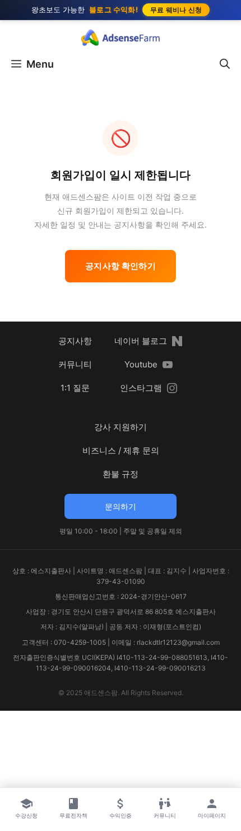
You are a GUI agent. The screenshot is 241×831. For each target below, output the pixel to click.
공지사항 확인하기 (120, 266)
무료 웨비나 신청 (176, 10)
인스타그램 (141, 388)
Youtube (140, 364)
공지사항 (75, 341)
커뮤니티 (75, 364)
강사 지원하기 (120, 427)
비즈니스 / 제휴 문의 (120, 450)
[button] (224, 64)
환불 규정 (120, 474)
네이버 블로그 (140, 341)
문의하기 (120, 506)
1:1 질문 (75, 388)
